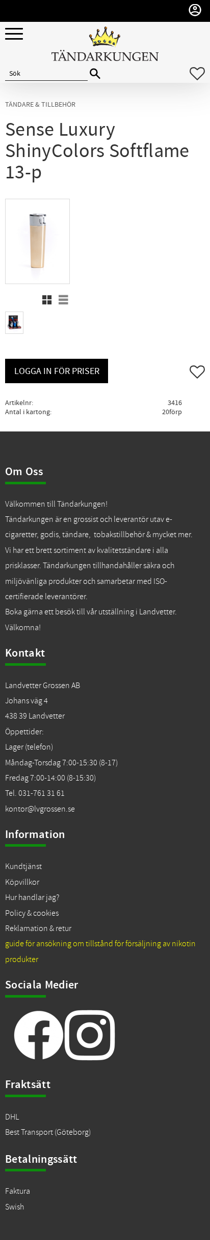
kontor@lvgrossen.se (40, 809)
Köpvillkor (22, 882)
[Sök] (95, 74)
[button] (14, 34)
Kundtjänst (23, 866)
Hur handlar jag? (32, 897)
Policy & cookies (32, 913)
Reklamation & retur (38, 928)
